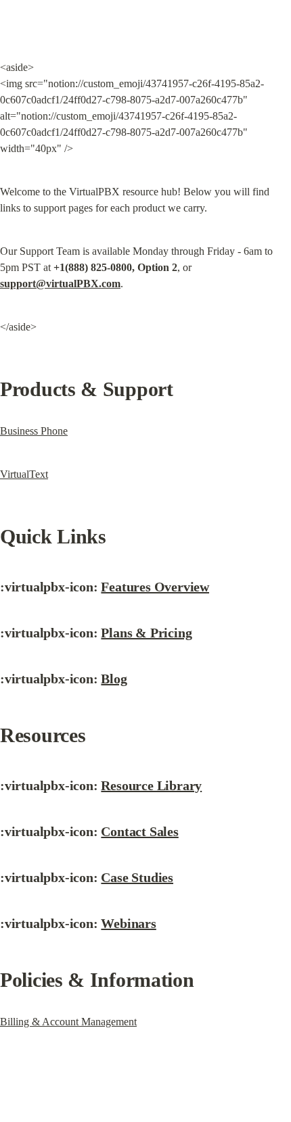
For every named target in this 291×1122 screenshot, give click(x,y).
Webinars (128, 923)
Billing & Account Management (68, 1021)
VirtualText (24, 474)
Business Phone (34, 431)
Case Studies (137, 877)
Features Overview (155, 586)
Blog (114, 678)
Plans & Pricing (146, 632)
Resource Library (151, 785)
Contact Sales (139, 831)
